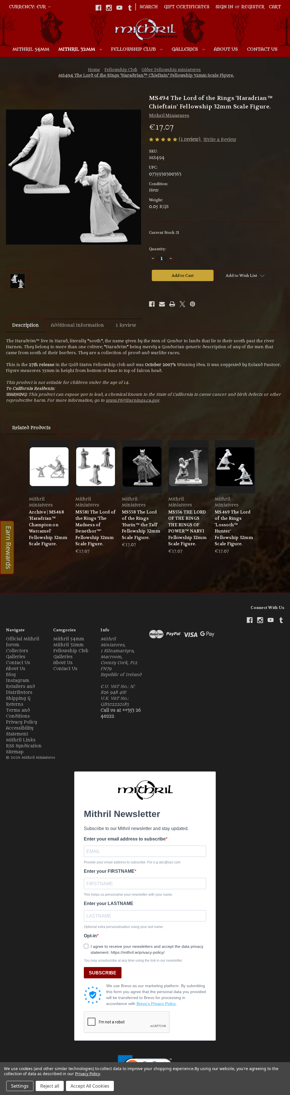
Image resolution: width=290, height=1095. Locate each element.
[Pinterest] (192, 304)
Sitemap (15, 752)
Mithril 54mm (30, 49)
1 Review (126, 325)
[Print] (172, 304)
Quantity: (157, 249)
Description (25, 325)
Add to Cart (96, 471)
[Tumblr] (130, 8)
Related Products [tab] (31, 427)
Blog (11, 674)
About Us (226, 49)
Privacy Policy (21, 722)
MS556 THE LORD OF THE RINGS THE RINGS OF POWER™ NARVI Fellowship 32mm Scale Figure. (187, 528)
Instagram (17, 680)
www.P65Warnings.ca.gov (132, 400)
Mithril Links (20, 740)
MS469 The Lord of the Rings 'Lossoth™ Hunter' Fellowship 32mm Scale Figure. (234, 528)
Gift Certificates (186, 7)
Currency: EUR (28, 7)
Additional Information (77, 325)
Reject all (49, 1086)
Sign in (224, 7)
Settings (20, 1086)
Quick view (49, 466)
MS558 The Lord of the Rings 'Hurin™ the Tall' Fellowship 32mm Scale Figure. (141, 524)
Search (149, 7)
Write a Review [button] (219, 139)
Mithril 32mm (77, 49)
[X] (182, 304)
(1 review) (190, 139)
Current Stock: (164, 232)
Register (253, 7)
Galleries (185, 49)
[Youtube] (119, 8)
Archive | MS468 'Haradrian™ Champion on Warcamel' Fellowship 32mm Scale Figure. (48, 528)
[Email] (162, 304)
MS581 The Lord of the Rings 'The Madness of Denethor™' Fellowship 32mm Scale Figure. (95, 528)
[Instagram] (109, 8)
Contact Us (262, 49)
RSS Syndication (24, 746)
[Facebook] (98, 8)
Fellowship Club (134, 49)
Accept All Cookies (90, 1086)
